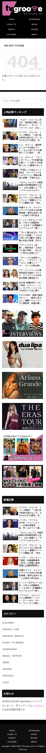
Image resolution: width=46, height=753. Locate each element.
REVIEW (34, 738)
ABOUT (34, 742)
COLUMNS (12, 742)
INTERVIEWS (33, 731)
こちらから (37, 705)
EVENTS (12, 738)
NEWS (12, 731)
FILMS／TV (12, 734)
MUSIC (34, 734)
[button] (41, 100)
